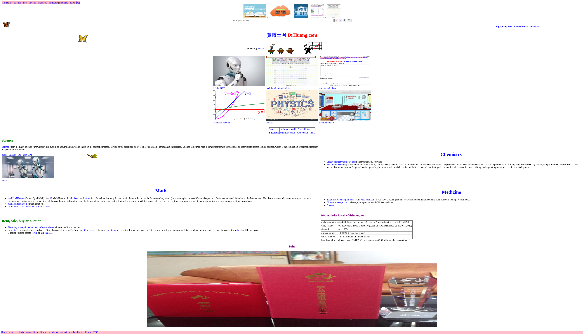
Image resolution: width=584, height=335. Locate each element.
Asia (300, 129)
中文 (77, 2)
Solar (272, 129)
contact (64, 332)
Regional (284, 129)
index (37, 332)
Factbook (274, 132)
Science (5, 147)
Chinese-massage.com (337, 202)
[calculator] (280, 11)
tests (48, 206)
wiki (22, 332)
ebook (51, 227)
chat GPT (27, 154)
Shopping (13, 227)
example (30, 206)
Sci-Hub (13, 154)
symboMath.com (16, 206)
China (307, 129)
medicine (63, 2)
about (12, 332)
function (90, 198)
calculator (73, 198)
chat (56, 332)
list (10, 2)
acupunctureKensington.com (340, 199)
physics (32, 2)
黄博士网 (276, 35)
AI (19, 154)
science (17, 2)
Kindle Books (491, 26)
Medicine (451, 192)
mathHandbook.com (17, 203)
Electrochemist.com (336, 164)
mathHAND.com (16, 198)
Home (5, 2)
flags (312, 132)
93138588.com (368, 199)
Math (161, 190)
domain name (30, 227)
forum (34, 233)
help (72, 2)
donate (29, 332)
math (25, 2)
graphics (40, 206)
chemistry (42, 2)
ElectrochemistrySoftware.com (341, 161)
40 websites (89, 230)
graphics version (287, 132)
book (4, 154)
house (20, 227)
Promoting (13, 230)
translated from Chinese (80, 332)
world (293, 129)
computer (53, 2)
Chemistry (451, 154)
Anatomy (331, 205)
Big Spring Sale (474, 26)
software (503, 26)
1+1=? (261, 48)
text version (302, 132)
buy (239, 230)
